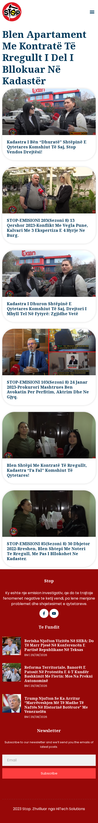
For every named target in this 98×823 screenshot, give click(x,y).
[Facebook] (44, 613)
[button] (92, 12)
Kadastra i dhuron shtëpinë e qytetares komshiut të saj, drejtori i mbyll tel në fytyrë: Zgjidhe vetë (47, 308)
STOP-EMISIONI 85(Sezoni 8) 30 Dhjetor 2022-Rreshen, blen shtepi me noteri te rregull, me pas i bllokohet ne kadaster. (48, 551)
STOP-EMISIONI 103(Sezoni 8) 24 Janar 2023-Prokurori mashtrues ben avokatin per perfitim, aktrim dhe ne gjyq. (48, 389)
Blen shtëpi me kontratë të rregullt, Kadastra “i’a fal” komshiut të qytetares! (47, 470)
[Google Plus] (54, 613)
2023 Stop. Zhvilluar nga (34, 808)
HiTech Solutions (70, 808)
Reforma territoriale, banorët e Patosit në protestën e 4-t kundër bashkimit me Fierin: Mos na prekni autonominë (58, 674)
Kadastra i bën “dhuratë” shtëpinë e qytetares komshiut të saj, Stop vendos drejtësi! (46, 147)
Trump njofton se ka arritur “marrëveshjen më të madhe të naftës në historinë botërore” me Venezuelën (56, 705)
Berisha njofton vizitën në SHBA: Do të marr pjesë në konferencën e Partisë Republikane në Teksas (59, 645)
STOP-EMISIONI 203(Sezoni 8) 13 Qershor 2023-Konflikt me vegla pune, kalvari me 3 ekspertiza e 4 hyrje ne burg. (47, 228)
